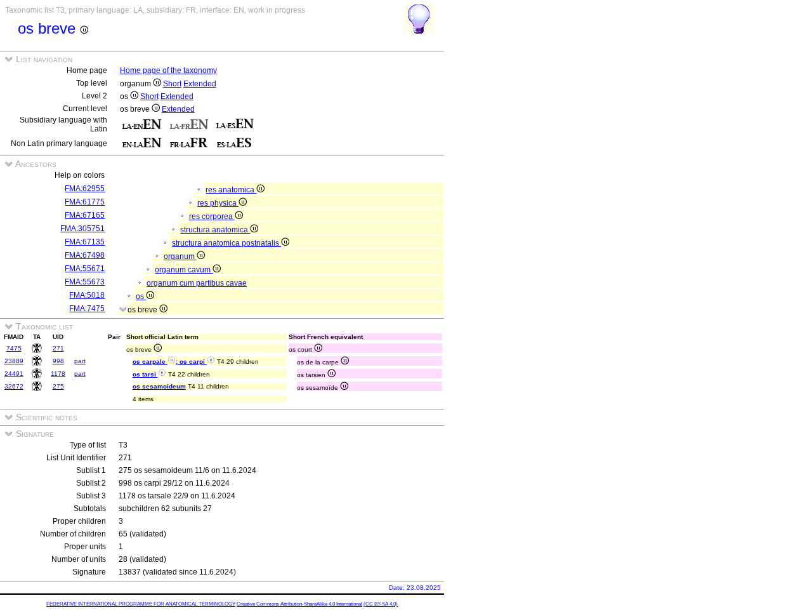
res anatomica (231, 189)
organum (180, 256)
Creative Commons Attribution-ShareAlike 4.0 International (299, 604)
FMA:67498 (85, 255)
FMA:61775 (85, 201)
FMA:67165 (85, 215)
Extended (199, 83)
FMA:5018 (87, 295)
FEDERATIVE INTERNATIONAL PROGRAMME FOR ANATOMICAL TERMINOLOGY (140, 604)
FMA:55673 (85, 281)
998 (58, 360)
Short (172, 83)
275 (58, 386)
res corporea (212, 216)
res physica (218, 203)
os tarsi (145, 374)
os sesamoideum (159, 386)
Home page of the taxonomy (168, 70)
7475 (14, 348)
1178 (58, 373)
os (141, 296)
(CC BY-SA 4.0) (380, 604)
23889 (13, 360)
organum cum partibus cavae (197, 283)
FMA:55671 (85, 268)
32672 (13, 386)
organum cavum (184, 269)
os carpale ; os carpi (170, 361)
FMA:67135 (85, 241)
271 (58, 348)
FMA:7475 (87, 308)
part (80, 360)
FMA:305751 (82, 228)
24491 (13, 373)
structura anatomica (215, 229)
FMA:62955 (85, 188)
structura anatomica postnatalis (226, 243)
